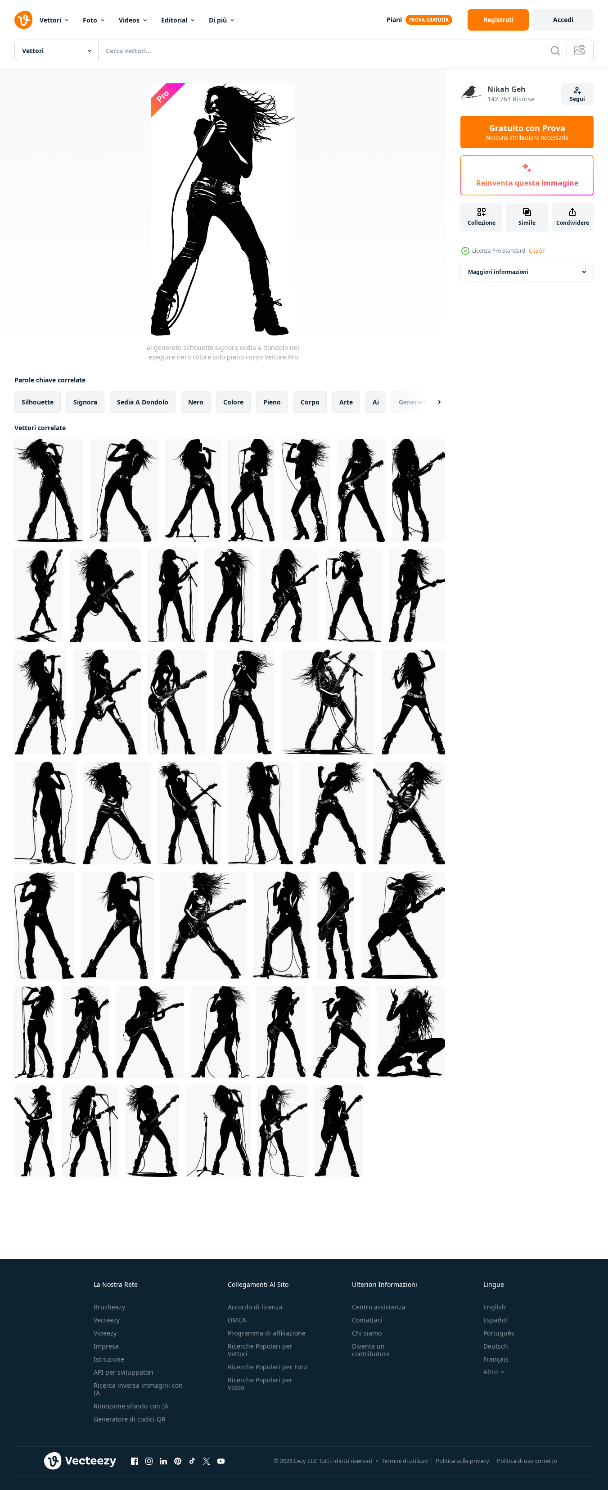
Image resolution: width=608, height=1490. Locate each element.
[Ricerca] (555, 50)
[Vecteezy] (23, 20)
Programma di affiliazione (267, 1333)
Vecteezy (107, 1320)
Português (498, 1333)
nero (195, 402)
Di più (218, 20)
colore (233, 402)
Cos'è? (537, 250)
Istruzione (109, 1359)
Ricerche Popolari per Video (260, 1384)
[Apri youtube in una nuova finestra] (221, 1460)
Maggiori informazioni (498, 272)
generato (413, 402)
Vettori (50, 20)
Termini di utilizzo (405, 1461)
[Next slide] (431, 402)
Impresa (106, 1346)
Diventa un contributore (371, 1350)
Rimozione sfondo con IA (131, 1406)
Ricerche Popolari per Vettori (260, 1350)
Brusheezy (109, 1307)
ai (376, 402)
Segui (577, 99)
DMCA (237, 1320)
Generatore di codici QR (130, 1419)
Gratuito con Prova (527, 132)
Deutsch (495, 1346)
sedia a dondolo (142, 402)
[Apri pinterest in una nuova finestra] (177, 1460)
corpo (310, 402)
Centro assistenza (378, 1307)
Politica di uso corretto (527, 1461)
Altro (490, 1372)
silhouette (38, 402)
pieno (272, 402)
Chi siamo (367, 1333)
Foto (90, 20)
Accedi (563, 19)
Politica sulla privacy (462, 1461)
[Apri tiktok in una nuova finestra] (192, 1460)
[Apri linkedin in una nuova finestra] (163, 1460)
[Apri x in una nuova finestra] (206, 1460)
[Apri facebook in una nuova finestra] (134, 1460)
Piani (394, 19)
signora (85, 402)
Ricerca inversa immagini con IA (138, 1389)
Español (495, 1320)
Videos (129, 20)
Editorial (174, 20)
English (494, 1307)
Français (496, 1359)
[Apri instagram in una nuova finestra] (149, 1460)
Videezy (105, 1333)
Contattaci (367, 1320)
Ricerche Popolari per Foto (267, 1367)
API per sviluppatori (123, 1372)
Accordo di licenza (255, 1307)
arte (346, 402)
